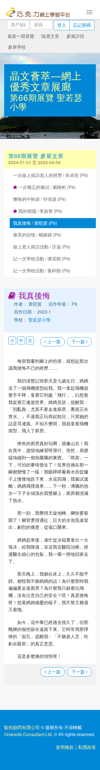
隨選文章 (50, 36)
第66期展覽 (33, 97)
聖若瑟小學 (39, 320)
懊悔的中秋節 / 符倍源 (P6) (39, 199)
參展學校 (17, 47)
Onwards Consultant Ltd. (28, 734)
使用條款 (65, 747)
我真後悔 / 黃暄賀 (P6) (35, 223)
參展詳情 (75, 36)
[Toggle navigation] (89, 11)
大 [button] (30, 340)
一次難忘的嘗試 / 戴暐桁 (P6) (46, 187)
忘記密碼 (82, 25)
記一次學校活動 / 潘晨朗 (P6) (41, 258)
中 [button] (21, 340)
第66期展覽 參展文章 (36, 156)
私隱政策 (87, 747)
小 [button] (12, 340)
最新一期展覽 (21, 36)
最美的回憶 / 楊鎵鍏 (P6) (37, 234)
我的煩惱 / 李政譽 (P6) (39, 211)
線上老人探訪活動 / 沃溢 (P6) (41, 246)
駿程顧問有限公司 (22, 727)
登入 (61, 25)
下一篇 (78, 341)
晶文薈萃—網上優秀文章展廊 (46, 80)
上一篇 (53, 341)
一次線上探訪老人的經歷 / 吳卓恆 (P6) (50, 175)
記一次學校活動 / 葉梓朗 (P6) (41, 270)
